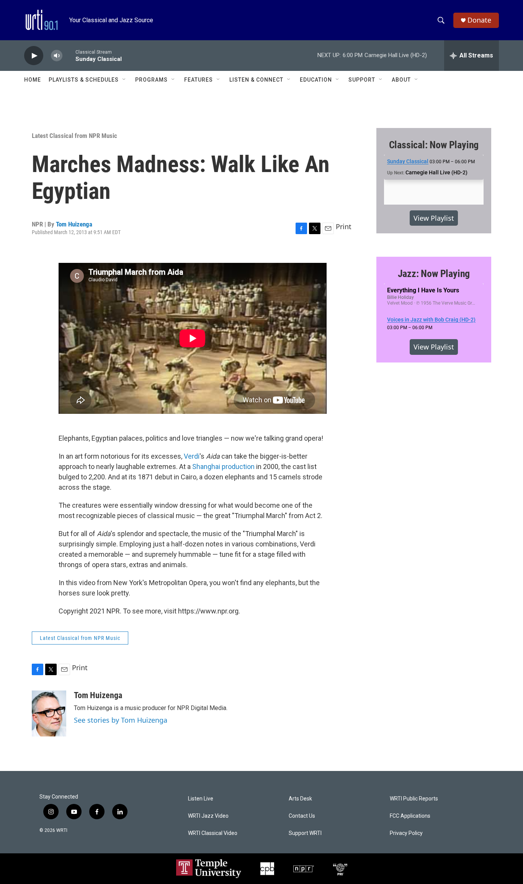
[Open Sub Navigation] (124, 80)
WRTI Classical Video (212, 833)
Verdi (191, 456)
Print (343, 226)
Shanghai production (223, 467)
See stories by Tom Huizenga (120, 720)
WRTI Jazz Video (208, 816)
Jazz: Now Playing (434, 273)
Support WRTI (305, 833)
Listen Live (200, 799)
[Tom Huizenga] (49, 713)
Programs (151, 80)
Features (198, 80)
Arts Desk (300, 799)
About (401, 80)
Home (32, 80)
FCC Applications (410, 816)
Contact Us (302, 816)
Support (361, 80)
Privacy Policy (406, 833)
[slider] (69, 55)
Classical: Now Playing (434, 145)
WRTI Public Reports (414, 799)
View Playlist (433, 218)
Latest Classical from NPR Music (74, 135)
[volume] (56, 55)
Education (316, 80)
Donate (479, 20)
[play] (34, 55)
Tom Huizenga (74, 224)
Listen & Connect (256, 80)
